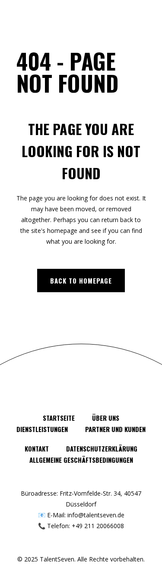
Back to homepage (81, 280)
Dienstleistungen (42, 429)
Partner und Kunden (115, 429)
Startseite (59, 418)
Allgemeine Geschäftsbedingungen (81, 459)
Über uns (105, 418)
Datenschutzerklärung (101, 448)
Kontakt (37, 448)
